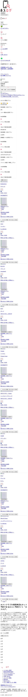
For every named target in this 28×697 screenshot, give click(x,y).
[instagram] (1, 665)
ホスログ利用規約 (8, 674)
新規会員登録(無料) (8, 671)
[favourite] (2, 189)
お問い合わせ (6, 676)
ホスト (5, 180)
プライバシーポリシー (9, 673)
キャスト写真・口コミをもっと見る (9, 219)
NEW (6, 40)
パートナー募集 (7, 678)
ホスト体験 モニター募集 (9, 682)
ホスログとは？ (4, 14)
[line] (4, 665)
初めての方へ (6, 681)
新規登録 (3, 13)
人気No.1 (10, 331)
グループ (6, 635)
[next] (6, 601)
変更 (2, 85)
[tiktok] (3, 665)
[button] (14, 218)
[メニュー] (2, 22)
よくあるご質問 (7, 670)
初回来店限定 (4, 204)
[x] (2, 665)
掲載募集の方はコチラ (6, 685)
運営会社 (5, 679)
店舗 (2, 180)
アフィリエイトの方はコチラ (8, 686)
